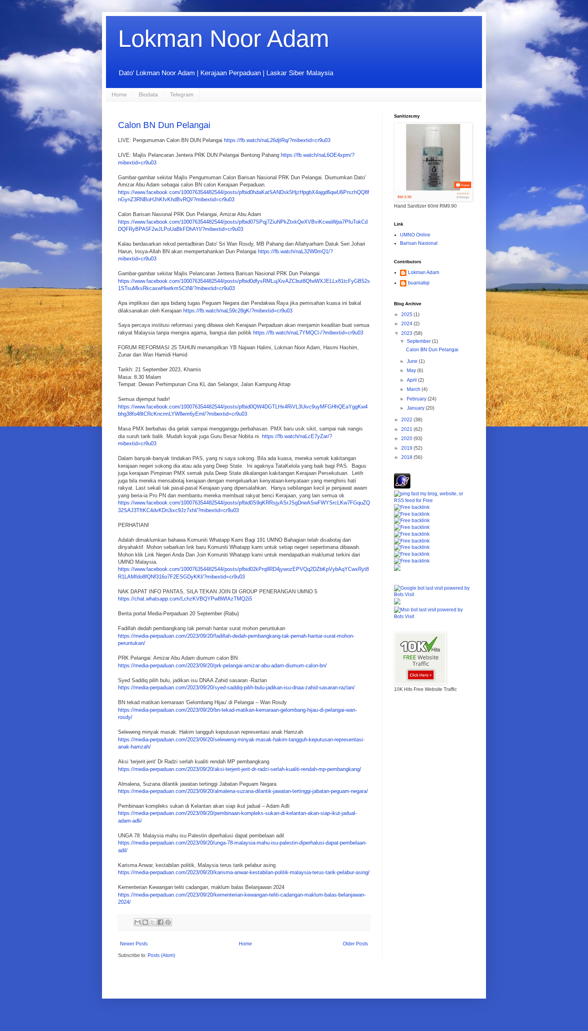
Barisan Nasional (419, 243)
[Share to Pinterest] (168, 922)
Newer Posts (134, 944)
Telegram (182, 94)
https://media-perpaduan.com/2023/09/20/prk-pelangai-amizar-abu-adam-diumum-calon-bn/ (222, 666)
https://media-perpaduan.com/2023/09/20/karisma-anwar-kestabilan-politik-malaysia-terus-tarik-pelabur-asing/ (244, 872)
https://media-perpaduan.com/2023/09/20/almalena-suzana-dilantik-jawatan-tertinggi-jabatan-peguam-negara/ (243, 791)
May (412, 370)
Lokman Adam (423, 272)
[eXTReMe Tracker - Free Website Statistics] (402, 487)
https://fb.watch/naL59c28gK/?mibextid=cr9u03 (237, 311)
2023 (407, 333)
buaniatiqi (419, 283)
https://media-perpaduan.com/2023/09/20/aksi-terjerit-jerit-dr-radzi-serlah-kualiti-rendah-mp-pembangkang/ (239, 769)
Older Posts (355, 944)
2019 (407, 448)
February (417, 399)
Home (119, 94)
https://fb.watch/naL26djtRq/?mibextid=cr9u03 (277, 140)
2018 (407, 457)
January (416, 408)
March (414, 389)
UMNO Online (415, 235)
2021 (407, 429)
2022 (407, 419)
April (412, 380)
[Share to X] (153, 922)
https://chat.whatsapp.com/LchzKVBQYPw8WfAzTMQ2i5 (185, 599)
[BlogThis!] (145, 922)
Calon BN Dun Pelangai (164, 125)
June (413, 361)
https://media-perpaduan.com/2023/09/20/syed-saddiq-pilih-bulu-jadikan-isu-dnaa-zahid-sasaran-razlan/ (236, 688)
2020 (407, 438)
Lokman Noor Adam (223, 38)
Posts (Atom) (161, 955)
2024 (407, 323)
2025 (407, 314)
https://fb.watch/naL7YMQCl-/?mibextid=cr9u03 (308, 333)
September (419, 341)
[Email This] (138, 922)
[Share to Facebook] (160, 922)
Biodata (148, 94)
